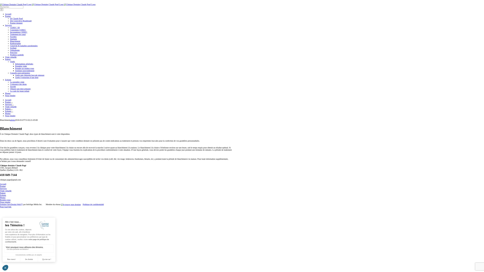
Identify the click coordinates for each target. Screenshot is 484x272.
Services (3, 189)
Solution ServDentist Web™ (11, 204)
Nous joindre (5, 202)
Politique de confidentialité (93, 204)
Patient (2, 193)
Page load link (5, 207)
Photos (2, 198)
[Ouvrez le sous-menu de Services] (13, 105)
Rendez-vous (5, 200)
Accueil (3, 184)
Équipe (3, 186)
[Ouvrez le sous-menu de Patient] (11, 109)
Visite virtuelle (5, 191)
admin (12, 120)
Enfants (3, 195)
